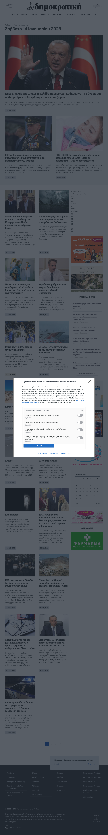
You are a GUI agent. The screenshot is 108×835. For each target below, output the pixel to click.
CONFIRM (39, 446)
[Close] (90, 382)
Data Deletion (42, 453)
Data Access (54, 453)
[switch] (80, 415)
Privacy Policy (66, 453)
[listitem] (54, 410)
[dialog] (54, 417)
